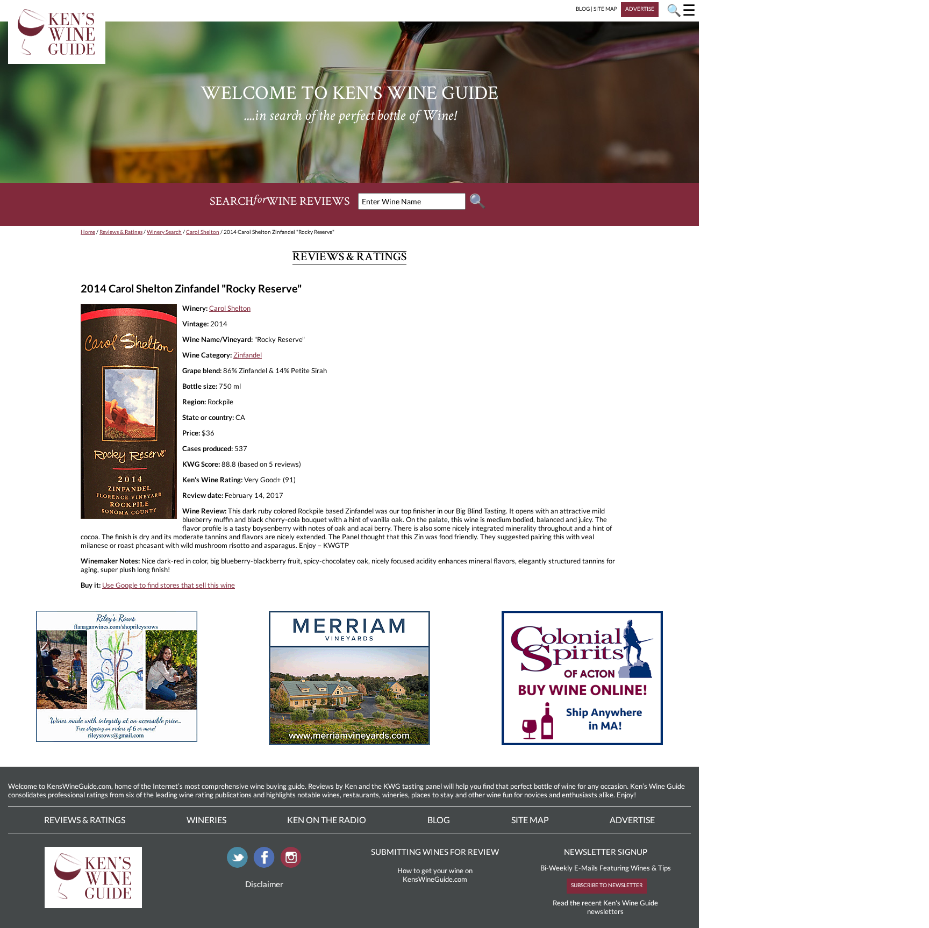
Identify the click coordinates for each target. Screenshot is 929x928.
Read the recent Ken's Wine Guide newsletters (605, 907)
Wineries (206, 820)
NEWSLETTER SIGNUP (605, 851)
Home (88, 232)
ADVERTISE (639, 8)
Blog (438, 820)
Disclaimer (264, 884)
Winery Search (164, 232)
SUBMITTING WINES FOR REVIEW (435, 851)
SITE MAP (605, 8)
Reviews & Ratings (120, 232)
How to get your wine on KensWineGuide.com (435, 874)
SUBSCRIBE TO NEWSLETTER (606, 885)
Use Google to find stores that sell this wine (168, 585)
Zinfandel (247, 355)
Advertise (632, 820)
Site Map (530, 820)
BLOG (583, 8)
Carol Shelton (202, 232)
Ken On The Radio (326, 820)
